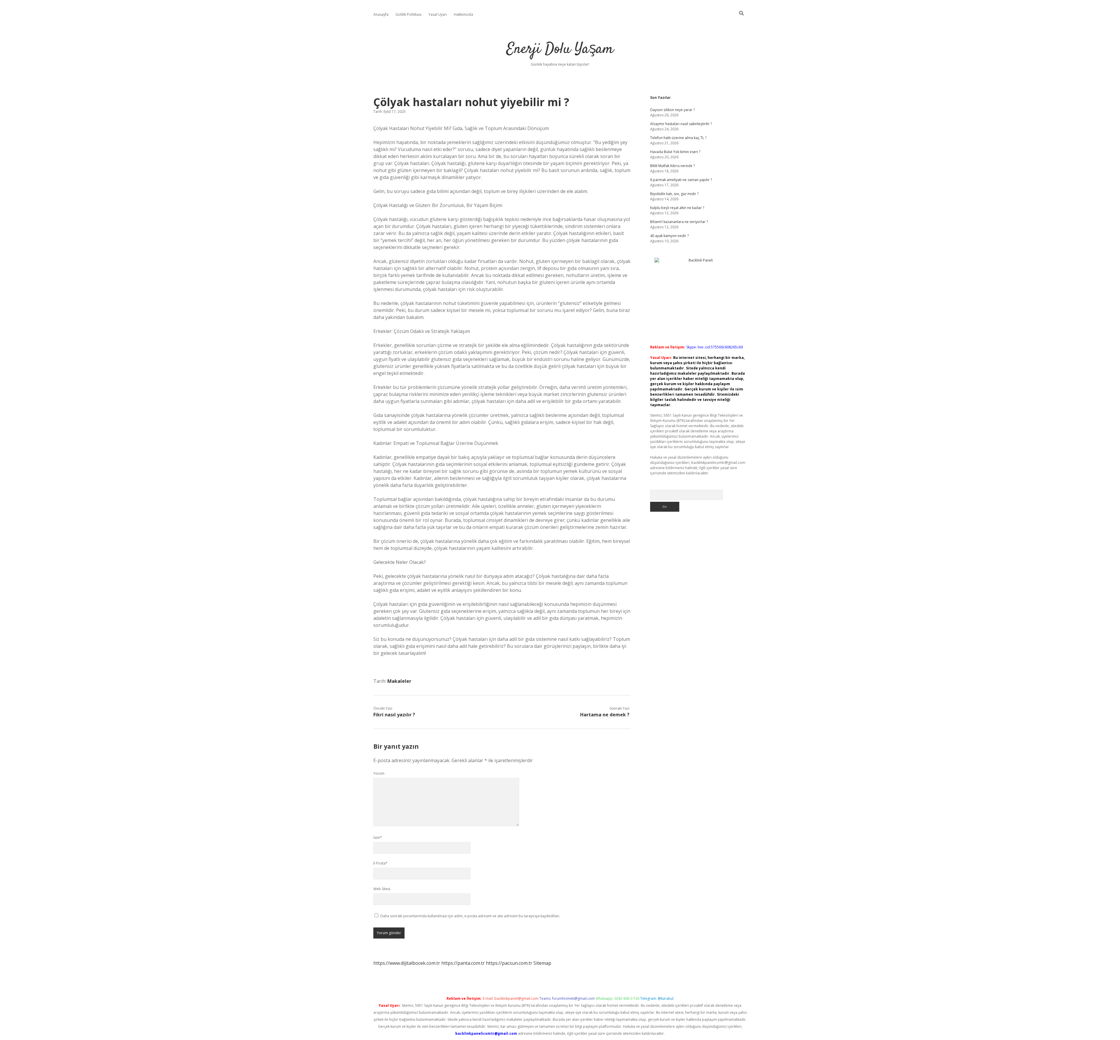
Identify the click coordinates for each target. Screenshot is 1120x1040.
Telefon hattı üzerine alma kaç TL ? (678, 137)
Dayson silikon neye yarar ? (672, 109)
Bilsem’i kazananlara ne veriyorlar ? (679, 221)
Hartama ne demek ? (604, 714)
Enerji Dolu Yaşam (560, 49)
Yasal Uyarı (437, 14)
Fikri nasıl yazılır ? (394, 714)
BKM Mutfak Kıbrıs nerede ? (672, 165)
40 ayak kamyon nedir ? (669, 235)
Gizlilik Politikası (408, 14)
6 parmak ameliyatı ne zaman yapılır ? (681, 179)
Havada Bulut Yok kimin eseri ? (675, 151)
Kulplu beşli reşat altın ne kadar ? (677, 207)
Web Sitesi (381, 888)
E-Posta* (380, 863)
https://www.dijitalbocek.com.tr (406, 963)
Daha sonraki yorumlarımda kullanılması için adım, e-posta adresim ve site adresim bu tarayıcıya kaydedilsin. (470, 915)
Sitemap (542, 963)
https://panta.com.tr (463, 963)
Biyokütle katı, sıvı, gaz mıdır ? (674, 193)
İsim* (377, 837)
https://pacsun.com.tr (509, 963)
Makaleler (399, 681)
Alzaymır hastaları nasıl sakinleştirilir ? (681, 123)
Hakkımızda (463, 14)
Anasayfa (380, 14)
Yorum (378, 773)
